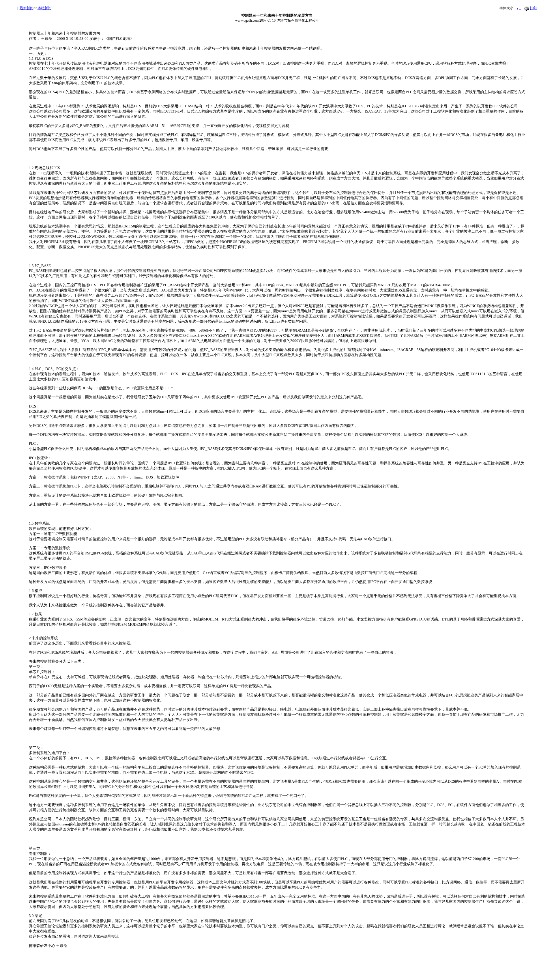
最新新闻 (26, 8)
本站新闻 (44, 8)
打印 (533, 8)
